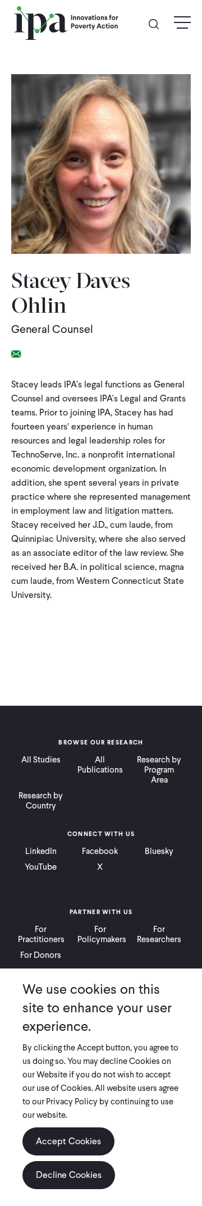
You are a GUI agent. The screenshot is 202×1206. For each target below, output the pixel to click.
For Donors (40, 955)
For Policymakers (100, 934)
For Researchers (159, 934)
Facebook (100, 851)
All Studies (41, 760)
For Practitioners (41, 934)
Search (158, 23)
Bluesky (159, 851)
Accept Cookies (68, 1141)
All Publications (100, 765)
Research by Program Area (159, 770)
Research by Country (41, 801)
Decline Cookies (69, 1175)
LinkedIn (41, 851)
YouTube (41, 867)
